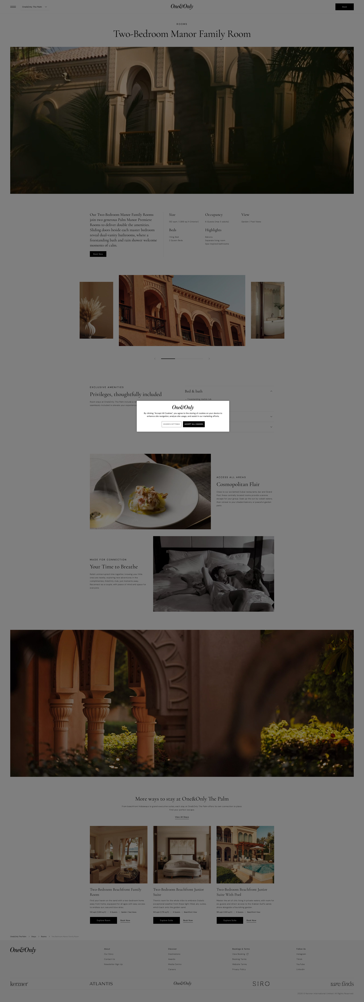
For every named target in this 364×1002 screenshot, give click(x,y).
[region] (183, 416)
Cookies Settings (171, 424)
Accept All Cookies (194, 424)
